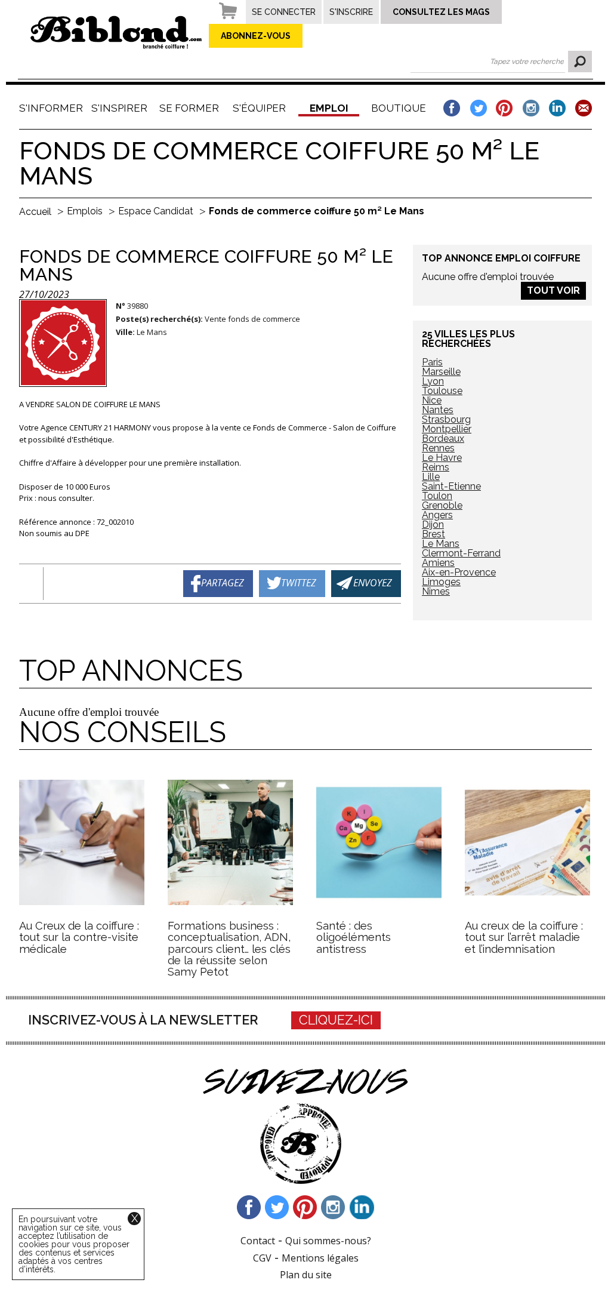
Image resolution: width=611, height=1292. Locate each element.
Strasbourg (446, 419)
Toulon (437, 496)
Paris (432, 362)
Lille (431, 476)
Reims (435, 467)
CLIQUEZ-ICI (336, 1020)
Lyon (433, 381)
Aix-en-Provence (459, 572)
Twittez (298, 582)
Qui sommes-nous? (328, 1240)
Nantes (437, 410)
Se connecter (284, 12)
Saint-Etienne (451, 486)
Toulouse (442, 390)
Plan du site (306, 1274)
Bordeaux (443, 438)
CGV (262, 1258)
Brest (433, 534)
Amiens (438, 562)
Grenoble (442, 505)
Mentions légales (320, 1258)
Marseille (441, 371)
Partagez (222, 582)
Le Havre (442, 457)
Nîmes (436, 591)
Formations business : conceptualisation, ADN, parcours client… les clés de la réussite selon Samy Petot (229, 949)
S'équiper (259, 108)
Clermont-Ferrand (461, 553)
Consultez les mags (441, 12)
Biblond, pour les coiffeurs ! (116, 32)
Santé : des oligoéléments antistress (353, 937)
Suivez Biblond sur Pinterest (305, 1207)
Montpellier (446, 429)
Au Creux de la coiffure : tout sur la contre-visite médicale (79, 937)
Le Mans (440, 543)
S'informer (49, 108)
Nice (432, 400)
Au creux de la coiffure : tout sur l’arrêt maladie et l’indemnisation (524, 937)
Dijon (433, 524)
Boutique (398, 108)
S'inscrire (351, 12)
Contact (257, 1240)
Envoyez (372, 582)
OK (580, 61)
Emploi (329, 108)
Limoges (441, 581)
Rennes (438, 448)
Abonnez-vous (256, 36)
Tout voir (553, 290)
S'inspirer (119, 108)
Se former (189, 108)
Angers (437, 515)
